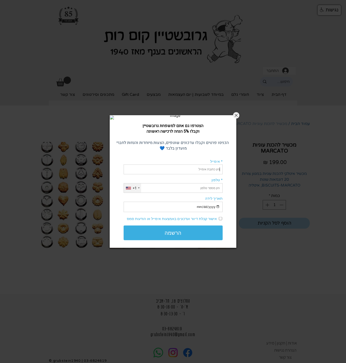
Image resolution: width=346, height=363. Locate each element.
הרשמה (173, 233)
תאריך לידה (214, 198)
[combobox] (132, 188)
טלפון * (217, 180)
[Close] (236, 115)
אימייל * (216, 161)
